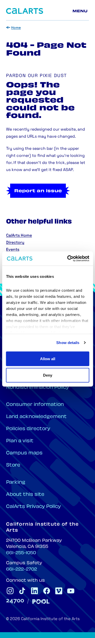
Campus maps (24, 453)
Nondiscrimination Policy (37, 387)
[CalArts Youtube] (71, 591)
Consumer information (35, 405)
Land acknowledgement (36, 417)
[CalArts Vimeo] (59, 591)
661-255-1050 (21, 553)
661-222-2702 (21, 570)
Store (13, 465)
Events (12, 250)
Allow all (47, 358)
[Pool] (40, 601)
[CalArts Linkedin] (34, 591)
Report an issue (38, 191)
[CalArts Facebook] (47, 591)
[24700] (15, 601)
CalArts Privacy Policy (33, 507)
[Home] (24, 11)
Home (16, 28)
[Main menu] (81, 11)
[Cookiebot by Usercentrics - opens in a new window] (67, 258)
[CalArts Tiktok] (22, 591)
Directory (15, 243)
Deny (47, 375)
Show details (67, 342)
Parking (15, 482)
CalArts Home (19, 236)
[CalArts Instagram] (10, 591)
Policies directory (28, 429)
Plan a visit (19, 441)
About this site (25, 495)
